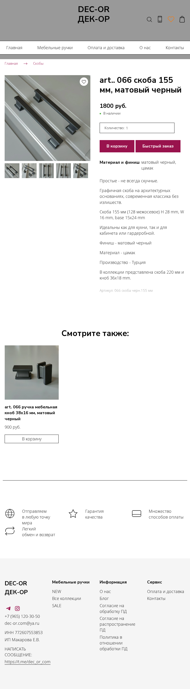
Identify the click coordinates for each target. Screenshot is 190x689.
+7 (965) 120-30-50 (22, 616)
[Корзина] (182, 19)
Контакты (175, 47)
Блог (104, 598)
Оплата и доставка (106, 47)
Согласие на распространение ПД (117, 624)
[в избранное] (84, 81)
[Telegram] (8, 608)
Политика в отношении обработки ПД (113, 642)
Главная (14, 47)
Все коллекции (66, 598)
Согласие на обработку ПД (113, 608)
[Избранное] (171, 19)
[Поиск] (149, 19)
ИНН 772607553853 (24, 632)
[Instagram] (17, 608)
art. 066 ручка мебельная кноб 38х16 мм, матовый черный (31, 412)
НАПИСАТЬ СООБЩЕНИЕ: (18, 651)
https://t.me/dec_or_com (28, 661)
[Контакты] (160, 19)
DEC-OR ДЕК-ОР (94, 15)
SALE (56, 605)
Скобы (38, 63)
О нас (145, 47)
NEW (56, 591)
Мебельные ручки (55, 47)
